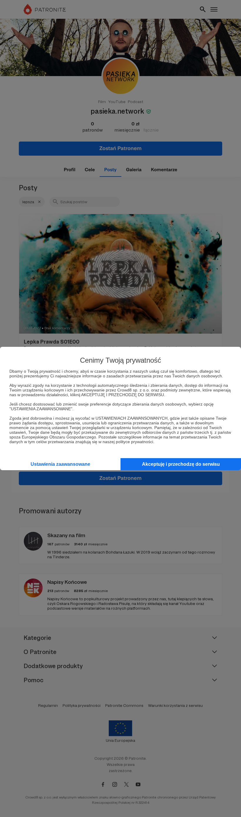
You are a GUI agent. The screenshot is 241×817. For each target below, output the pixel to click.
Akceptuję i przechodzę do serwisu (181, 464)
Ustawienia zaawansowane (60, 464)
